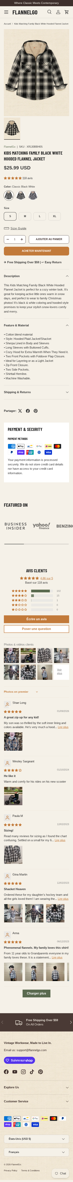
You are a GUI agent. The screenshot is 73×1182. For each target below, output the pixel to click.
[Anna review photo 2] (34, 972)
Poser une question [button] (36, 629)
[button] (66, 12)
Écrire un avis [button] (36, 619)
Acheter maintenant (36, 250)
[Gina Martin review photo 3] (55, 913)
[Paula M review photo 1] (13, 854)
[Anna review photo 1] (13, 972)
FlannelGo (9, 146)
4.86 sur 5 (46, 578)
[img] (13, 711)
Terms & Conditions (30, 1170)
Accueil (7, 24)
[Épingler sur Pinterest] (36, 411)
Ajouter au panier (49, 239)
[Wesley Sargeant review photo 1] (13, 796)
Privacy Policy (10, 1170)
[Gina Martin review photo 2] (34, 913)
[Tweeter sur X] (20, 411)
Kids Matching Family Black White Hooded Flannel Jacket (41, 24)
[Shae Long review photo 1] (13, 741)
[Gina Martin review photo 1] (13, 913)
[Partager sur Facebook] (28, 411)
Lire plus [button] (63, 727)
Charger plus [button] (36, 993)
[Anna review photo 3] (55, 972)
